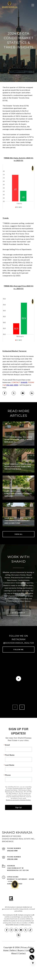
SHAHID (24, 382)
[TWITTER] (26, 930)
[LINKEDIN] (16, 930)
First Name (9, 755)
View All (18, 534)
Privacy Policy (27, 947)
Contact (22, 953)
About (14, 953)
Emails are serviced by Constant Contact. (18, 800)
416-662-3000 (12, 385)
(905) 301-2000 (12, 859)
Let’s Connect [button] (18, 613)
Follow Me (18, 649)
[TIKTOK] (30, 930)
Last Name (9, 765)
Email (7, 745)
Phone (8, 775)
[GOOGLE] (18, 935)
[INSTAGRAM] (11, 930)
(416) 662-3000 (12, 850)
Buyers (21, 950)
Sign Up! (18, 807)
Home (6, 950)
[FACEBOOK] (7, 930)
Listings (29, 950)
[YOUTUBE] (21, 930)
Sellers (13, 950)
